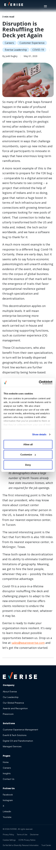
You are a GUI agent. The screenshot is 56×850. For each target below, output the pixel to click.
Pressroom (8, 714)
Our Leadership (11, 697)
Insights (7, 773)
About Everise (10, 691)
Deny (28, 464)
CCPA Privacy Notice (27, 840)
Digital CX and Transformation (18, 740)
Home (6, 762)
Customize (26, 454)
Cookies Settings (9, 840)
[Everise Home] (20, 675)
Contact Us (8, 779)
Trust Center (46, 845)
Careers (9, 43)
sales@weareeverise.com (28, 643)
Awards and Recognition (15, 708)
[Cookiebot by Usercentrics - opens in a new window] (39, 383)
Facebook (8, 794)
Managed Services (12, 746)
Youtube (7, 817)
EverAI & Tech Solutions (14, 735)
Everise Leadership (16, 49)
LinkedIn (7, 811)
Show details (39, 434)
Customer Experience (32, 43)
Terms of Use (22, 834)
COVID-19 (38, 49)
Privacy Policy (8, 834)
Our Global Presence (13, 702)
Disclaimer (34, 834)
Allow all (28, 444)
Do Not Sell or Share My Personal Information (21, 845)
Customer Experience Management (20, 729)
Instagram (8, 800)
